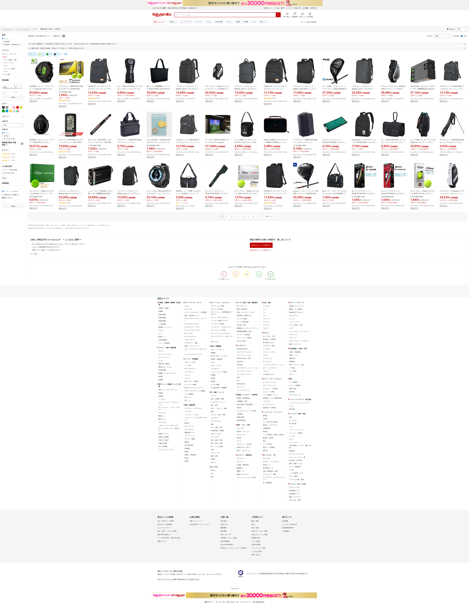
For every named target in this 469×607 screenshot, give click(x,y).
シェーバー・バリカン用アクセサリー (196, 419)
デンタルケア (189, 429)
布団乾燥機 (162, 321)
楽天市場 (313, 8)
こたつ (160, 360)
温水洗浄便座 (189, 445)
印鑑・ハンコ (293, 355)
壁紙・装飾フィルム (295, 463)
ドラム (213, 362)
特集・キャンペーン (196, 521)
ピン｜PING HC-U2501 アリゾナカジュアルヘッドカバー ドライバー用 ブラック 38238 (130, 88)
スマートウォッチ (295, 395)
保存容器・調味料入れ (244, 315)
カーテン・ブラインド (296, 454)
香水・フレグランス (243, 450)
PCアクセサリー (190, 369)
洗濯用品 (292, 361)
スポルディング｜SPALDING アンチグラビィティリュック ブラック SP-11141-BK (452, 88)
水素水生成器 (162, 443)
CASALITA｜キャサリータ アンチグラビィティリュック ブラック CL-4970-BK (100, 88)
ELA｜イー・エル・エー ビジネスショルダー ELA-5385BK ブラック (334, 193)
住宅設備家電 (162, 340)
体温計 (187, 461)
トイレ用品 (292, 371)
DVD (212, 477)
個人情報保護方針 (288, 528)
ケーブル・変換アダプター (219, 321)
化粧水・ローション (243, 431)
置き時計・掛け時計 (295, 460)
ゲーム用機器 (189, 394)
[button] (2, 85)
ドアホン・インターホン (271, 461)
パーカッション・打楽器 (219, 372)
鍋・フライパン (242, 306)
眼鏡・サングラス (295, 344)
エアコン (229, 22)
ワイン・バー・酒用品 (244, 338)
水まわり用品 (241, 341)
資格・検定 (214, 456)
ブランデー (266, 325)
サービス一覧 (220, 602)
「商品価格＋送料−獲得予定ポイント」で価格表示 (43, 36)
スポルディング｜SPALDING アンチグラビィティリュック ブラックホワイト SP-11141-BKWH (188, 142)
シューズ (292, 319)
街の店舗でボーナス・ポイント (200, 524)
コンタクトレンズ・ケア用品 (246, 411)
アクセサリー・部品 (191, 343)
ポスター (214, 462)
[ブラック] (3, 107)
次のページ (269, 216)
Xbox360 (240, 365)
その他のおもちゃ (269, 374)
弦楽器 (213, 378)
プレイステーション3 (244, 371)
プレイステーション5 (244, 352)
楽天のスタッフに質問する (261, 245)
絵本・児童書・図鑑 (217, 399)
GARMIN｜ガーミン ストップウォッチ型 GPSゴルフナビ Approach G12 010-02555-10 (41, 142)
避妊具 (239, 407)
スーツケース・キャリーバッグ (299, 403)
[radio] (3, 38)
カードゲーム (267, 358)
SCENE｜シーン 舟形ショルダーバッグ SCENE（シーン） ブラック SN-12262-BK (188, 193)
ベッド (291, 427)
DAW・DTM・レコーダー (219, 356)
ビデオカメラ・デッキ (192, 327)
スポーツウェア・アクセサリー (299, 341)
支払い (253, 524)
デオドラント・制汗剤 (244, 444)
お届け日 (5, 129)
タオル (291, 374)
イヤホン (208, 22)
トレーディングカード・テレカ (273, 365)
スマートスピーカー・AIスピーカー (195, 350)
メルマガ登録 (255, 541)
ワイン (265, 309)
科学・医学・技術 (216, 443)
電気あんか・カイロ (164, 367)
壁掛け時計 (292, 388)
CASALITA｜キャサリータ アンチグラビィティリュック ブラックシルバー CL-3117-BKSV (276, 193)
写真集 (213, 459)
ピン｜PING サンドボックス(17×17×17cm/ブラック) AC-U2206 (245, 142)
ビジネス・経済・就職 (218, 415)
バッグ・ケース (294, 322)
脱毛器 (187, 423)
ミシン (160, 333)
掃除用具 (292, 358)
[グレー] (6, 107)
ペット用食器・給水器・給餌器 (273, 434)
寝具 (290, 417)
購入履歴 (223, 531)
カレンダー (214, 418)
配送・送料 (255, 521)
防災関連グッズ (268, 468)
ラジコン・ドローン (269, 352)
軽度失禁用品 (241, 420)
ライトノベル (215, 453)
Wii (238, 380)
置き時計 (292, 392)
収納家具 (292, 451)
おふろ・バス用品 (269, 392)
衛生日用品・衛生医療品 (245, 404)
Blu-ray (213, 470)
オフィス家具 (293, 476)
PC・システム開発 (217, 446)
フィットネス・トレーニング (298, 331)
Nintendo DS (241, 384)
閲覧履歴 (223, 528)
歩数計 (187, 451)
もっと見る (34, 254)
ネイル (239, 441)
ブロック (266, 371)
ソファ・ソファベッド (296, 430)
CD (212, 473)
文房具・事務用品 (295, 352)
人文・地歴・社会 (216, 427)
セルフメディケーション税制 (167, 579)
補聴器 (187, 442)
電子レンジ (263, 22)
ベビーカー (266, 401)
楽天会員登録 (312, 22)
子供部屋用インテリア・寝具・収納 (300, 447)
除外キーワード (7, 198)
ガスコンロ (162, 413)
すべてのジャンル (7, 29)
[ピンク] (14, 107)
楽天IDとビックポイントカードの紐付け (234, 548)
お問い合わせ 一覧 (232, 602)
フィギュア (266, 349)
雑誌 (212, 424)
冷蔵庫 (238, 22)
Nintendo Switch (242, 349)
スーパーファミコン (243, 390)
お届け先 (5, 121)
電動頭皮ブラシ (190, 432)
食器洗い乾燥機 (163, 437)
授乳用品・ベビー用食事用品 (272, 398)
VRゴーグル (215, 342)
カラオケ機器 (215, 384)
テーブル (292, 436)
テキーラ (266, 328)
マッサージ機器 (190, 439)
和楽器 (213, 381)
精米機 (160, 396)
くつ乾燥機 (162, 324)
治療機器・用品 (242, 401)
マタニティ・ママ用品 (270, 388)
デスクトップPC (190, 362)
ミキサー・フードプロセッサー (168, 425)
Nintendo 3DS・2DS (244, 358)
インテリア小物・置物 (296, 479)
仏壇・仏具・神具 (295, 500)
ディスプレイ (189, 372)
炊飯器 (160, 393)
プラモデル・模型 (269, 346)
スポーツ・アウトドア (23, 29)
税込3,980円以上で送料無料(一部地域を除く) (183, 8)
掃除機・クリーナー (164, 327)
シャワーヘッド (190, 436)
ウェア (291, 328)
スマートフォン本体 (217, 306)
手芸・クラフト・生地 (296, 365)
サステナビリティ (245, 602)
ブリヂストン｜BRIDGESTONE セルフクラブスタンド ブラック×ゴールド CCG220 (452, 142)
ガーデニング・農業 (269, 474)
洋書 (212, 450)
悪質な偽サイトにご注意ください (189, 579)
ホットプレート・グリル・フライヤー (169, 408)
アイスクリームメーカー (166, 450)
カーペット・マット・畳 (297, 457)
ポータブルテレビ (190, 336)
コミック (214, 396)
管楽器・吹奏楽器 (216, 359)
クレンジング (241, 434)
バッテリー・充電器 (217, 324)
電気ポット (162, 416)
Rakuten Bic (162, 15)
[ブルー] (6, 110)
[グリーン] (3, 110)
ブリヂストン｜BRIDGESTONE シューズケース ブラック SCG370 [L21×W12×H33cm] (305, 142)
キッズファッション (269, 382)
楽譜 (212, 411)
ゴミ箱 (291, 470)
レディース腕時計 (295, 385)
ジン (264, 312)
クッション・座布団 (295, 433)
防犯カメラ (266, 465)
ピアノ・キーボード (217, 349)
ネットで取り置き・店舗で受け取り (169, 538)
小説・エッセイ (216, 434)
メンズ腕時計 (293, 382)
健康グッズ (240, 471)
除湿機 (160, 380)
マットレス (292, 420)
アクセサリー (215, 369)
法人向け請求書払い (227, 544)
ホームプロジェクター (192, 324)
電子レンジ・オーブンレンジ (167, 390)
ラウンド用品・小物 (295, 325)
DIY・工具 (266, 458)
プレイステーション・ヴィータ (247, 368)
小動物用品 (266, 428)
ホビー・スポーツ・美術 (219, 408)
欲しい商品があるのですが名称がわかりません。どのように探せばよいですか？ (58, 244)
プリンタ (187, 375)
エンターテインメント (218, 402)
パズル (265, 355)
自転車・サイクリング (296, 306)
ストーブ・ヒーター (164, 354)
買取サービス (162, 541)
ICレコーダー (189, 333)
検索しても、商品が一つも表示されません (46, 250)
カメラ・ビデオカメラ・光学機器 (196, 312)
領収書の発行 (255, 538)
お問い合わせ (255, 555)
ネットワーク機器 (190, 384)
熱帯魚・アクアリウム (270, 425)
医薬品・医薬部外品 (243, 398)
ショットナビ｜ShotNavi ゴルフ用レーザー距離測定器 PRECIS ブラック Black (100, 193)
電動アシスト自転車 (295, 309)
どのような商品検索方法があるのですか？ (46, 247)
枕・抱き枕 (292, 423)
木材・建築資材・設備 (270, 471)
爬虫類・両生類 (268, 438)
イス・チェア (293, 442)
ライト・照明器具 (164, 343)
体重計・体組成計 (190, 455)
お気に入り (224, 524)
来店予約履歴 (225, 541)
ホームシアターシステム (193, 330)
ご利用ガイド (267, 8)
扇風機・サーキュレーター (167, 373)
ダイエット (240, 461)
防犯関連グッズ (294, 490)
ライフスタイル (216, 421)
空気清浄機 (218, 22)
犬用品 (265, 419)
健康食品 (240, 468)
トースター (162, 399)
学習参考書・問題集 (217, 430)
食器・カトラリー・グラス (245, 312)
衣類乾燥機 (162, 318)
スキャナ (187, 378)
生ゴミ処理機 (162, 446)
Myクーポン (224, 534)
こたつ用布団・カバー (296, 473)
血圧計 (187, 458)
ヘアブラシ (188, 411)
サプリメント (241, 458)
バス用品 (292, 368)
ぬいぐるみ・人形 (269, 336)
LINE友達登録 (256, 544)
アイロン (161, 330)
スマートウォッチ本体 (218, 330)
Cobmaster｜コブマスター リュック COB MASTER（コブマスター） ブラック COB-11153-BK (364, 142)
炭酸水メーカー (163, 434)
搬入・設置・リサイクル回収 (167, 531)
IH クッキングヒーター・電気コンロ (169, 429)
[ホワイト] (10, 107)
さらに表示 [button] (7, 74)
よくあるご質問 (279, 8)
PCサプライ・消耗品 (191, 381)
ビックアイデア (186, 22)
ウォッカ (266, 322)
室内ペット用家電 (269, 447)
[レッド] (17, 107)
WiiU (238, 377)
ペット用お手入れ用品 (270, 422)
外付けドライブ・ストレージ (194, 388)
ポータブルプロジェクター (193, 354)
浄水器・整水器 (163, 440)
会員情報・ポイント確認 (229, 538)
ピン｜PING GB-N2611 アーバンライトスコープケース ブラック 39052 (393, 142)
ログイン (303, 22)
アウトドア (292, 338)
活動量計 (187, 448)
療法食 (265, 450)
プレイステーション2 (244, 374)
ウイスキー (266, 306)
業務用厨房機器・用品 (244, 331)
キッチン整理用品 (243, 322)
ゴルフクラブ (293, 315)
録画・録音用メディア (192, 315)
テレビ (254, 22)
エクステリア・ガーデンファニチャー (274, 478)
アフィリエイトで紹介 (258, 548)
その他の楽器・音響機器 (219, 388)
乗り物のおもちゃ (269, 342)
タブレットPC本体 (217, 309)
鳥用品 (265, 431)
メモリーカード (190, 340)
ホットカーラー (190, 426)
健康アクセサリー (243, 474)
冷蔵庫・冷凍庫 (163, 308)
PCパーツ (188, 397)
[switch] (21, 144)
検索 (13, 97)
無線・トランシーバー (192, 346)
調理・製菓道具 (242, 309)
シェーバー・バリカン (192, 415)
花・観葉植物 (267, 482)
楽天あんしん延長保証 (165, 524)
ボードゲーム (267, 361)
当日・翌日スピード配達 (166, 521)
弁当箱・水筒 (241, 325)
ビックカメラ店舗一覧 (293, 8)
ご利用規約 (285, 531)
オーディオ (188, 309)
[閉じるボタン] (464, 44)
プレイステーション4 (244, 355)
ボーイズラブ (215, 437)
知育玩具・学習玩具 (269, 339)
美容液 (239, 438)
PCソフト (188, 400)
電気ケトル (162, 419)
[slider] (2, 89)
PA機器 (213, 353)
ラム (264, 315)
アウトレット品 (294, 487)
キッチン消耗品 (242, 319)
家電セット (173, 22)
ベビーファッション (269, 385)
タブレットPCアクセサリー (220, 317)
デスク (291, 439)
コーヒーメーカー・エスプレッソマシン (169, 403)
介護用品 (240, 414)
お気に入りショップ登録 (259, 534)
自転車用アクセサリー (296, 312)
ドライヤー (198, 22)
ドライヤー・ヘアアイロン (193, 408)
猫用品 (265, 415)
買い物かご (224, 521)
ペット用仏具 (267, 444)
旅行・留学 (214, 405)
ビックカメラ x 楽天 (159, 8)
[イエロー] (21, 107)
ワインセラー (162, 422)
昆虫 (264, 441)
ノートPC (188, 365)
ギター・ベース (216, 365)
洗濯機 (246, 22)
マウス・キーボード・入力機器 (195, 391)
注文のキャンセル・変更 (259, 531)
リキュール (266, 319)
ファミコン (240, 387)
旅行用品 (292, 409)
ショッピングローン (164, 528)
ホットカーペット (164, 357)
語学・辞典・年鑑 (216, 440)
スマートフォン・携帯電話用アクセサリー (222, 313)
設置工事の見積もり (164, 534)
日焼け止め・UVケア (244, 447)
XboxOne (240, 361)
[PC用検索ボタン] (278, 14)
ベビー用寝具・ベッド (270, 395)
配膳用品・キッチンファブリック (248, 328)
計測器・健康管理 (243, 465)
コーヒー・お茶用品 (243, 334)
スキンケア (240, 428)
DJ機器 (213, 375)
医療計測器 (240, 417)
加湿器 (160, 376)
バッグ (291, 406)
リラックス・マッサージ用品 (246, 477)
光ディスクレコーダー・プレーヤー (196, 320)
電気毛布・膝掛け (164, 364)
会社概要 (306, 8)
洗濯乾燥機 (162, 314)
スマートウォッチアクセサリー (221, 333)
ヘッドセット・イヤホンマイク (221, 327)
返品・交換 (255, 528)
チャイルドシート (269, 404)
